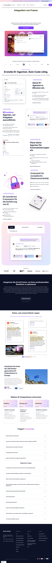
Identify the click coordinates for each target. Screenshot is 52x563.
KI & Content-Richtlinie (19, 542)
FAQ (28, 546)
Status (17, 549)
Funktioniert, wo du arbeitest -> (13, 135)
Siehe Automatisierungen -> (35, 166)
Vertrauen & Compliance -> (35, 189)
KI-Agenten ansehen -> (36, 102)
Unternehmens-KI (42, 533)
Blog (28, 533)
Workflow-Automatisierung (43, 538)
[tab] (11, 227)
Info (16, 533)
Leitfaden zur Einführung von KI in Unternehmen (31, 541)
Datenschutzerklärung (19, 540)
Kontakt (17, 551)
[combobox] (3, 562)
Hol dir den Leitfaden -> (7, 219)
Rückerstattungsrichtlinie (20, 544)
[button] (13, 5)
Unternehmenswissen (42, 540)
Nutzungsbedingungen (20, 538)
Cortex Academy (30, 538)
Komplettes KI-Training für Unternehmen (31, 544)
